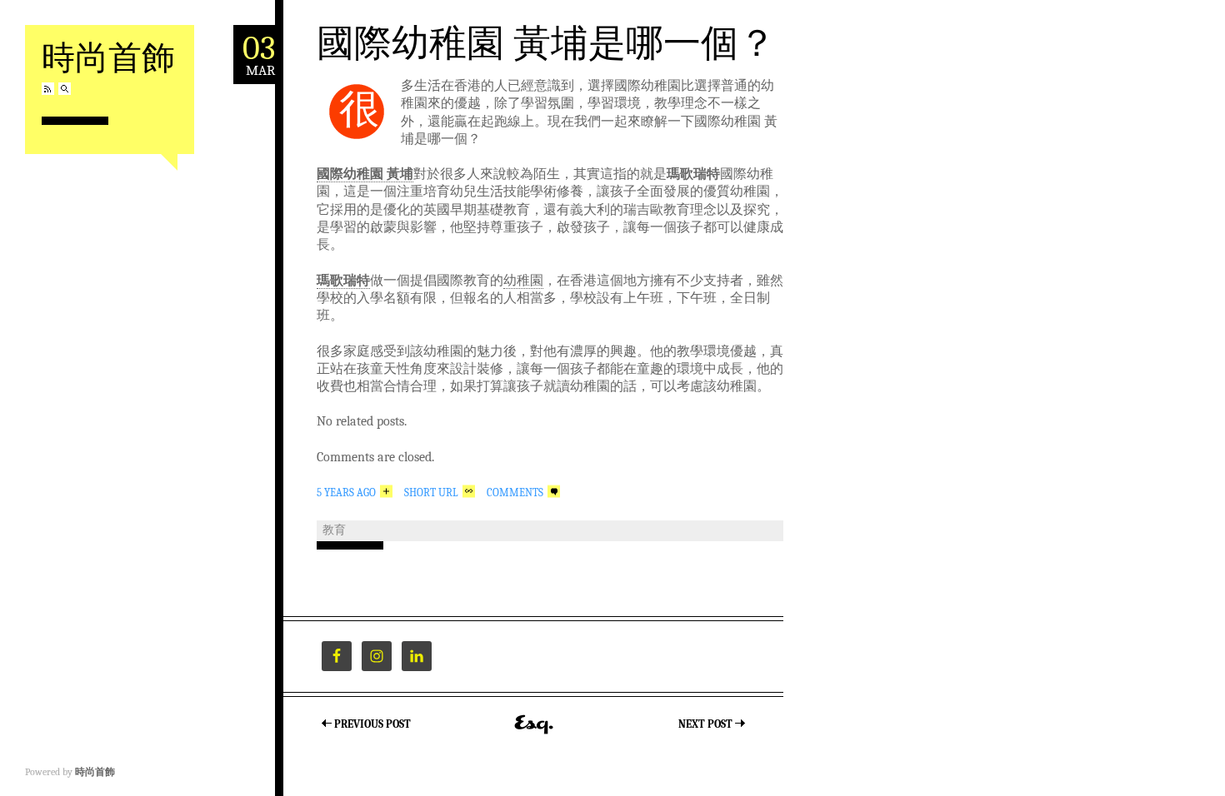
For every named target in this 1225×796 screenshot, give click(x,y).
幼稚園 (523, 280)
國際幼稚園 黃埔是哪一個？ (546, 42)
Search (64, 88)
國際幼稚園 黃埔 (365, 174)
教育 (334, 530)
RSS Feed (48, 88)
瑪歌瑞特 (343, 280)
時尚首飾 (108, 56)
